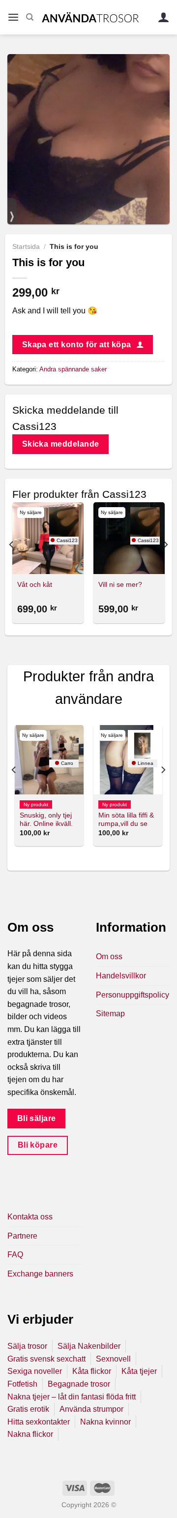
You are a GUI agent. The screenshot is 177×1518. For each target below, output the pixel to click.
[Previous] (12, 564)
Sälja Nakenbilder (89, 1346)
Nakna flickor (30, 1434)
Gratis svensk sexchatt (46, 1359)
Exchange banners (40, 1274)
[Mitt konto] (164, 17)
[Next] (165, 564)
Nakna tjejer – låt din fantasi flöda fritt (71, 1397)
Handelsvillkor (121, 976)
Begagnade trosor (79, 1384)
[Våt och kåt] (48, 538)
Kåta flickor (91, 1371)
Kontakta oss (30, 1217)
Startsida (26, 246)
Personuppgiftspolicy (132, 995)
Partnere (22, 1236)
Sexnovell (113, 1359)
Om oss (109, 956)
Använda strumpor (91, 1409)
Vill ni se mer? (120, 584)
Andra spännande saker (73, 369)
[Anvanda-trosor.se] (90, 17)
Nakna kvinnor (105, 1422)
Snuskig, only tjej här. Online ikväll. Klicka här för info (47, 824)
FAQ (15, 1254)
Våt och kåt (34, 584)
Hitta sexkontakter (38, 1422)
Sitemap (110, 1013)
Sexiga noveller (34, 1371)
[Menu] (13, 17)
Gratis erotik (28, 1409)
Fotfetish (22, 1384)
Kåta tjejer (139, 1371)
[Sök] (29, 17)
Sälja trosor (27, 1346)
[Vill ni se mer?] (129, 538)
